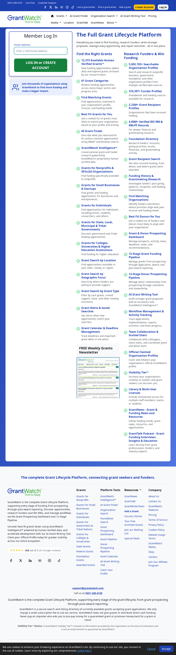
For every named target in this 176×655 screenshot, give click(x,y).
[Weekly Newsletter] (98, 377)
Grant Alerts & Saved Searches (95, 309)
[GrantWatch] (25, 19)
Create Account (144, 7)
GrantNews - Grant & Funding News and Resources (143, 413)
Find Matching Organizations (139, 198)
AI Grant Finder (79, 16)
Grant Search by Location (98, 260)
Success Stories (133, 516)
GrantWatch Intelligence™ (99, 148)
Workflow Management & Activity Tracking (146, 313)
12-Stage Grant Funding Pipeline (145, 255)
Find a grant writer (107, 7)
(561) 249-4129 (15, 2)
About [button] (111, 22)
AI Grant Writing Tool (132, 16)
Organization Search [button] (103, 16)
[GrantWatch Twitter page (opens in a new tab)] (20, 560)
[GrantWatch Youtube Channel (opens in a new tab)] (39, 560)
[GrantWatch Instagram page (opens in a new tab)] (49, 560)
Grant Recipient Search (144, 159)
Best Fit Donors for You (144, 216)
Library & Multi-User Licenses (142, 391)
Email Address (22, 44)
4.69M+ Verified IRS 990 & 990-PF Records (146, 123)
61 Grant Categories (94, 81)
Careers (152, 557)
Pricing (152, 16)
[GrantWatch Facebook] (45, 7)
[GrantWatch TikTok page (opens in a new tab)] (59, 560)
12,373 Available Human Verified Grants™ (97, 62)
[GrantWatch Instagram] (67, 7)
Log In (163, 7)
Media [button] (55, 22)
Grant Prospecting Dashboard (107, 530)
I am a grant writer (86, 7)
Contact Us (154, 501)
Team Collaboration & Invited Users (143, 333)
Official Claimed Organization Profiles (143, 353)
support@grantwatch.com (88, 588)
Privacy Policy (156, 524)
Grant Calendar (109, 556)
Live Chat (30, 2)
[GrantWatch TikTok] (72, 7)
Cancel (151, 649)
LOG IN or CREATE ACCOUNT (41, 65)
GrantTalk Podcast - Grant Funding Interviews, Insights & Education (146, 437)
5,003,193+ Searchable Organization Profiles (144, 66)
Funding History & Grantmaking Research (145, 177)
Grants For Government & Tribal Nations (84, 525)
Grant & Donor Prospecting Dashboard (147, 235)
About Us (153, 496)
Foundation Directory (143, 139)
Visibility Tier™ (138, 372)
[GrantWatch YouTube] (61, 7)
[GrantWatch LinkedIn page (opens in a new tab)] (30, 560)
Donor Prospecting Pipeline (107, 548)
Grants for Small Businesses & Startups (100, 187)
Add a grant (125, 7)
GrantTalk (82, 22)
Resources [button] (131, 490)
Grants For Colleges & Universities (83, 538)
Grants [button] (60, 16)
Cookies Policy (156, 529)
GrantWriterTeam (134, 506)
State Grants (83, 546)
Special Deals (132, 538)
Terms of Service (157, 519)
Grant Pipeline (108, 539)
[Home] (52, 16)
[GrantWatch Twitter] (50, 7)
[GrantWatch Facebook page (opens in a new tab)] (11, 560)
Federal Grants (84, 551)
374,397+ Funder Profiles (145, 91)
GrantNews (97, 22)
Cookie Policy (84, 650)
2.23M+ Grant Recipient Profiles (145, 106)
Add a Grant (131, 511)
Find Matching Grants (96, 97)
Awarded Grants (85, 565)
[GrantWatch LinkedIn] (56, 7)
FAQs (151, 552)
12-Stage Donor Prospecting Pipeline (148, 276)
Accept (166, 649)
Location (69, 22)
